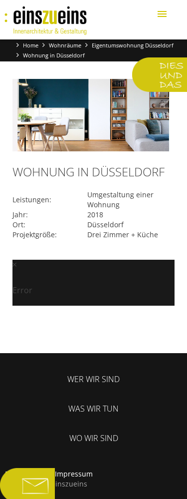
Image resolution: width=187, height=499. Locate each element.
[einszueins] (45, 20)
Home (30, 45)
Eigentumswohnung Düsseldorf (133, 45)
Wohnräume (65, 45)
